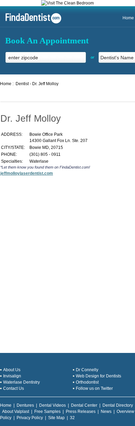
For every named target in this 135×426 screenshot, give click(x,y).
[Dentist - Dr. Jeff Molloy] (31, 22)
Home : (7, 83)
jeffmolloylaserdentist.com (26, 173)
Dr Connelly (87, 369)
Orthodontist (87, 382)
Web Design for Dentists (98, 376)
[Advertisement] (67, 263)
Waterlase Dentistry (21, 382)
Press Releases (81, 411)
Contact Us (13, 388)
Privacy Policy (30, 417)
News (106, 411)
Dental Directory (117, 405)
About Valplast (15, 411)
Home (128, 18)
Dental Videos (52, 405)
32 (72, 417)
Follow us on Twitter (94, 388)
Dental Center (84, 405)
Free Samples (47, 411)
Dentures (25, 405)
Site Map (56, 417)
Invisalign (12, 376)
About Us (11, 369)
